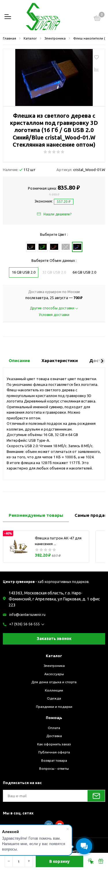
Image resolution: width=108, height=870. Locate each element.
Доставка (54, 736)
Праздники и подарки (54, 706)
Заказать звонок (54, 638)
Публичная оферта (54, 752)
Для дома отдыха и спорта (54, 682)
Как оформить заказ (54, 744)
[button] (102, 361)
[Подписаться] (96, 796)
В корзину (59, 861)
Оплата (54, 728)
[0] (97, 19)
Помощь (54, 718)
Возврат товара (54, 760)
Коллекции (54, 690)
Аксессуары (54, 674)
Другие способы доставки (52, 308)
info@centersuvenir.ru (27, 614)
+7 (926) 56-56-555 (24, 624)
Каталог (54, 656)
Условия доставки (54, 315)
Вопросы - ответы (54, 768)
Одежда (54, 698)
